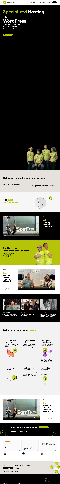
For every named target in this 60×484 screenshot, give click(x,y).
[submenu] (31, 2)
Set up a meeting (18, 34)
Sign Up (55, 2)
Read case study (6, 318)
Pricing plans (18, 468)
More (6, 447)
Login (49, 2)
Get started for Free (8, 34)
